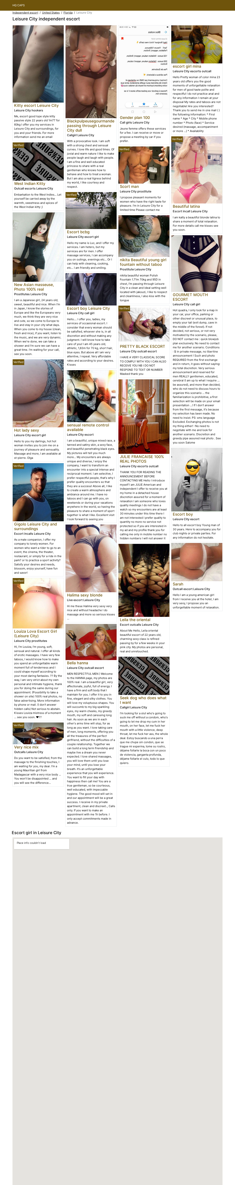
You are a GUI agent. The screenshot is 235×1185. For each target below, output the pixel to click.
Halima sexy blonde (84, 595)
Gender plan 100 (135, 117)
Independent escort (25, 12)
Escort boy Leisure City (88, 308)
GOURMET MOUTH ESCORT (190, 297)
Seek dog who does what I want (143, 700)
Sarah (178, 584)
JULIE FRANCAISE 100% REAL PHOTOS (142, 459)
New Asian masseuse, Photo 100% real (34, 287)
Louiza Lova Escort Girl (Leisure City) (35, 633)
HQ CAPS (18, 5)
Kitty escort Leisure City (36, 105)
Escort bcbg (78, 232)
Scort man (129, 186)
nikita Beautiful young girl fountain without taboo (143, 262)
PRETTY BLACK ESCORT (142, 346)
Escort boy (183, 514)
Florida (68, 12)
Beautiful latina (186, 206)
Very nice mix (26, 747)
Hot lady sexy (26, 430)
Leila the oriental (135, 619)
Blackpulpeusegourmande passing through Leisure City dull (90, 126)
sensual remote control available (88, 427)
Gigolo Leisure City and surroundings (35, 526)
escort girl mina (187, 66)
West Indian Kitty (29, 183)
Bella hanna (77, 663)
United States (51, 12)
